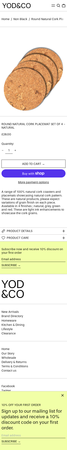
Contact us (8, 370)
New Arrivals (10, 312)
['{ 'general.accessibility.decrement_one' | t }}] (2, 150)
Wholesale (8, 357)
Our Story (7, 353)
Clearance (8, 333)
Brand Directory (12, 316)
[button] (58, 5)
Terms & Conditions (14, 366)
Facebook (8, 386)
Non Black (20, 19)
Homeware (8, 320)
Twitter (6, 390)
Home (5, 19)
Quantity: (7, 144)
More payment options (33, 182)
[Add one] (15, 150)
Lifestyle (7, 329)
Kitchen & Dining (13, 325)
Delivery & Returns (14, 362)
